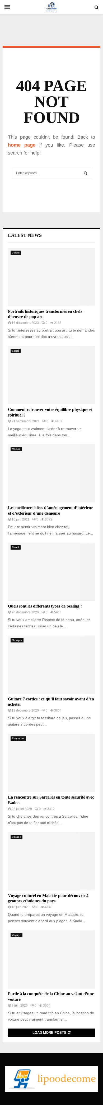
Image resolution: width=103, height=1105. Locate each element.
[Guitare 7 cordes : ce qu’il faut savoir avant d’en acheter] (51, 665)
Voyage (16, 836)
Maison (16, 448)
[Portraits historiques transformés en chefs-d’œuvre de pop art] (51, 277)
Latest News (25, 235)
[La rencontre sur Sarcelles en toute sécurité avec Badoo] (51, 763)
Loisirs (16, 252)
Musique (17, 640)
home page (21, 145)
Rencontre (18, 738)
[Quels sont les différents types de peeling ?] (51, 572)
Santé (15, 350)
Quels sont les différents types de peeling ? (45, 606)
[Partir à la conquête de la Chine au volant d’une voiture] (51, 959)
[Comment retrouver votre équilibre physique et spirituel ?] (51, 375)
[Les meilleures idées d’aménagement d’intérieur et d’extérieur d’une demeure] (51, 473)
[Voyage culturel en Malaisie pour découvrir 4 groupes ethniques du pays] (51, 861)
